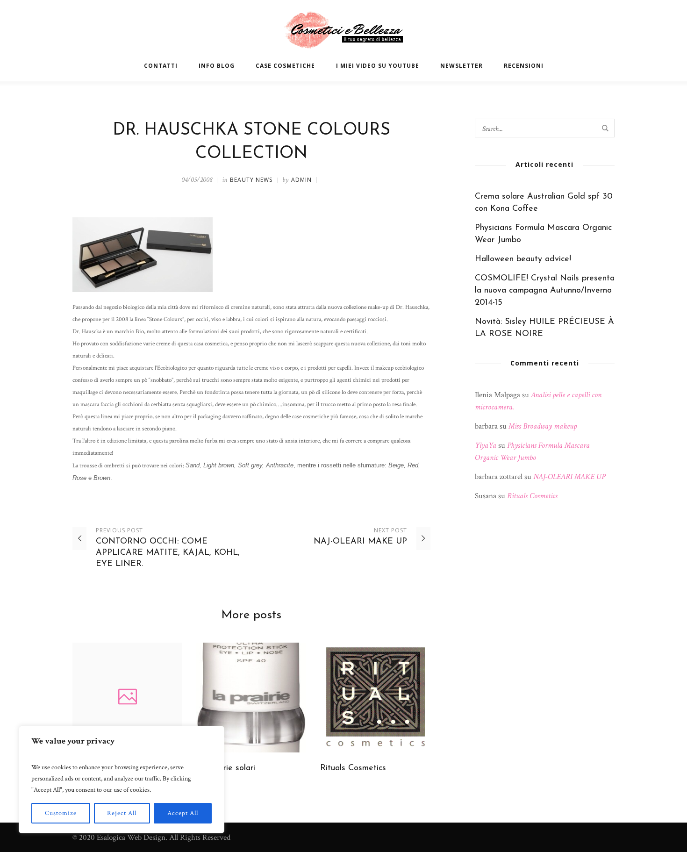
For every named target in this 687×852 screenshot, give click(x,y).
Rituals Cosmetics (353, 768)
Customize (61, 813)
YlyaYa (485, 445)
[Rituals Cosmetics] (375, 697)
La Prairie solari (225, 768)
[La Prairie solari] (251, 697)
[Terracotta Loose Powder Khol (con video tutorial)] (127, 697)
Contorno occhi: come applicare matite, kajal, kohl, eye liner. (168, 552)
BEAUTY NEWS (251, 180)
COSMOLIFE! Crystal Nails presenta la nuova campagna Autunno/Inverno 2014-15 (545, 290)
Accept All (182, 813)
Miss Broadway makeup (542, 426)
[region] (121, 779)
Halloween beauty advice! (523, 259)
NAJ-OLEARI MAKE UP (360, 541)
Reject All (121, 813)
